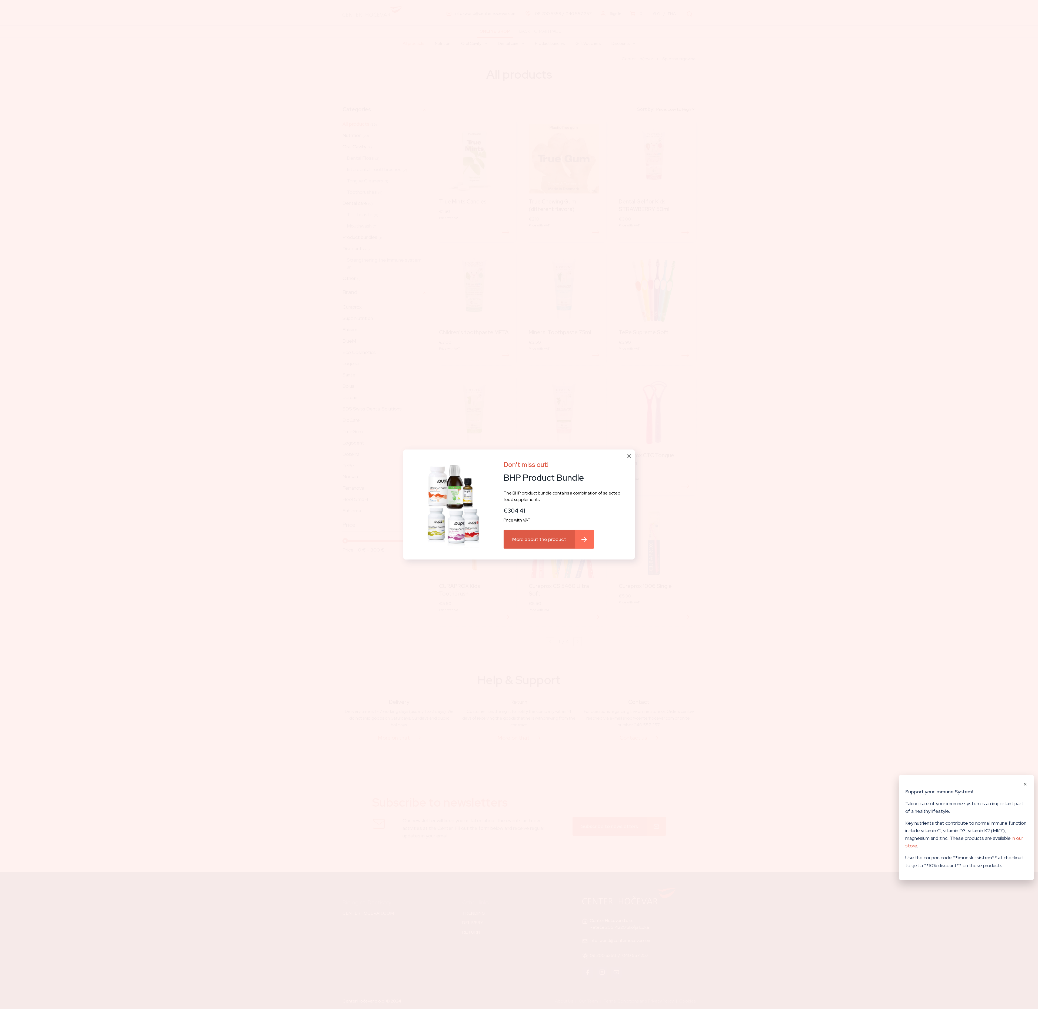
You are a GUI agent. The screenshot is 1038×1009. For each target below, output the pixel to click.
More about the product (539, 539)
